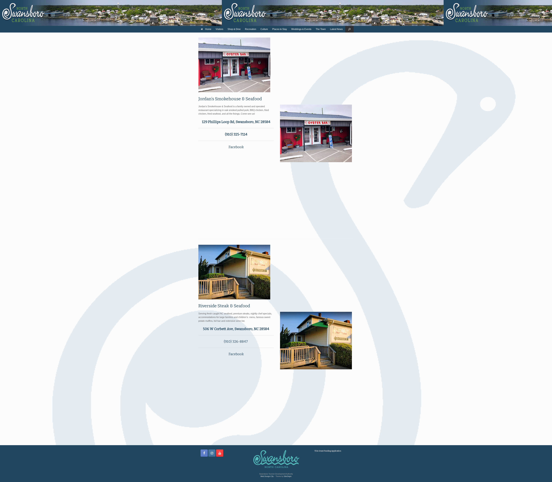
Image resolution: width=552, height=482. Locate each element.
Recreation (250, 29)
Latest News (336, 29)
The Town (321, 29)
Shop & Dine (234, 29)
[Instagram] (211, 453)
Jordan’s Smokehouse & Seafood (230, 98)
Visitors (219, 29)
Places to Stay (279, 29)
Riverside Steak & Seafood (224, 305)
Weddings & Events (301, 29)
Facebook (236, 147)
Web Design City (267, 476)
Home (208, 29)
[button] (349, 29)
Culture (264, 29)
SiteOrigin (288, 476)
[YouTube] (219, 453)
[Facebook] (204, 453)
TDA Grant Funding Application (327, 451)
